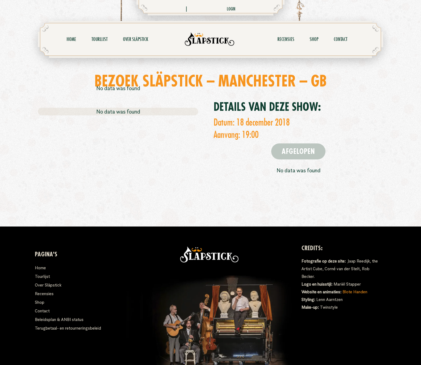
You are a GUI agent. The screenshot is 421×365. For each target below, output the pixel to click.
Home (71, 39)
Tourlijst (100, 39)
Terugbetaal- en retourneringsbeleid (68, 328)
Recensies (285, 39)
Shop (314, 39)
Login (231, 9)
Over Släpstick (135, 39)
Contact (340, 39)
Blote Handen (354, 292)
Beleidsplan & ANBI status (59, 319)
